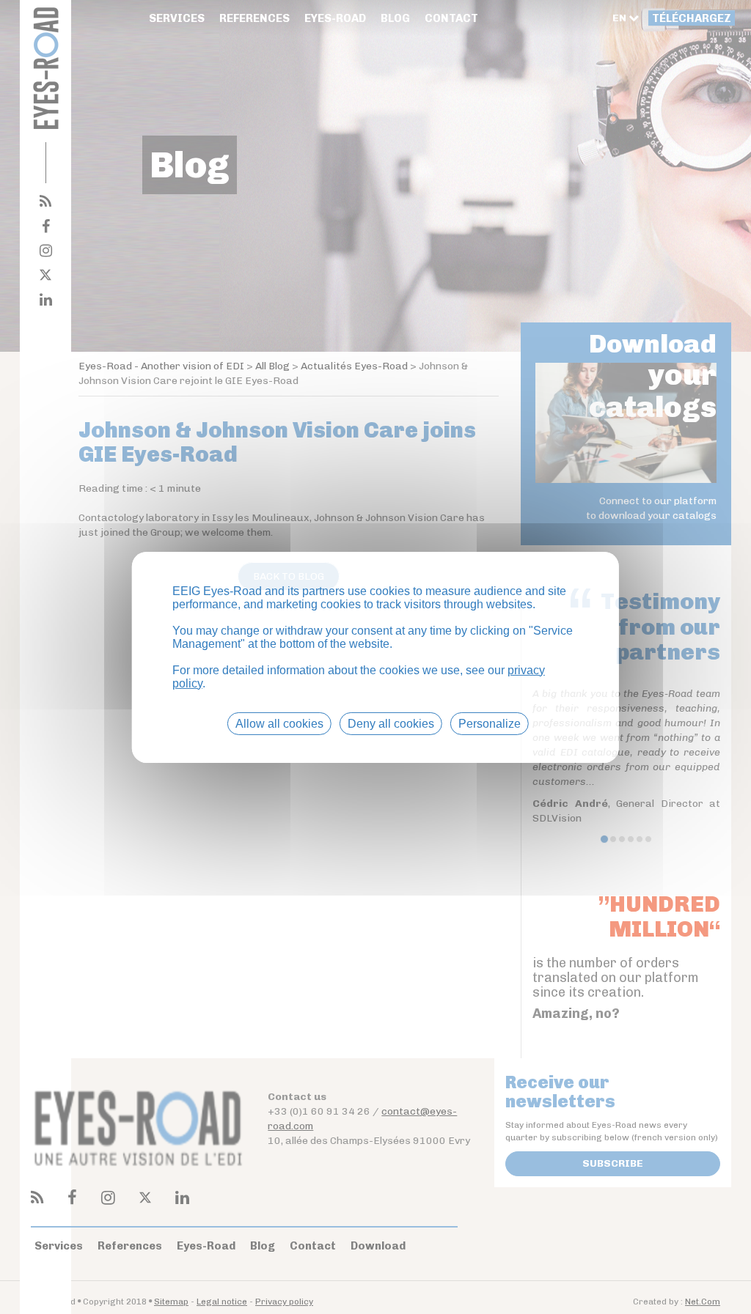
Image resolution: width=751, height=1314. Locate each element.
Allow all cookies (279, 723)
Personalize (489, 723)
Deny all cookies (391, 723)
